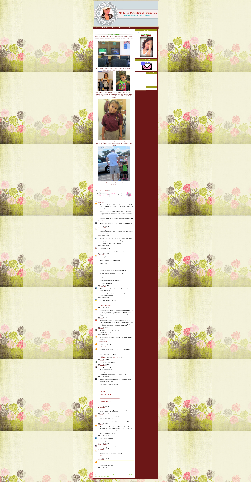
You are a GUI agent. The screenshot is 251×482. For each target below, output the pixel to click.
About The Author (105, 27)
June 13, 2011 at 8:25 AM (103, 285)
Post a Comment (98, 469)
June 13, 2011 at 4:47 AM (103, 235)
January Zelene (101, 346)
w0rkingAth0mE (101, 444)
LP (98, 436)
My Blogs (114, 27)
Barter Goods (127, 356)
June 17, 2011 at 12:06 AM (103, 458)
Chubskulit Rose (101, 335)
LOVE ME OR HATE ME (105, 394)
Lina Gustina (101, 246)
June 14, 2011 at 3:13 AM (103, 364)
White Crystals (121, 356)
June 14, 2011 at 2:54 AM (103, 359)
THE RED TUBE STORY (105, 401)
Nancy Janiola (101, 365)
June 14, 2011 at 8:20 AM (103, 376)
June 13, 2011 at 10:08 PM (103, 346)
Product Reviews (122, 27)
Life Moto (100, 298)
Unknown (100, 202)
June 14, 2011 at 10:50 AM (103, 413)
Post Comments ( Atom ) (104, 476)
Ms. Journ (100, 414)
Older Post (131, 474)
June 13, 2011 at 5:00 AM (103, 245)
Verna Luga (100, 286)
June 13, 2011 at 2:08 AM (103, 226)
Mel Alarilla (100, 235)
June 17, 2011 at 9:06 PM (103, 467)
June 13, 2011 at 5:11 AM (103, 253)
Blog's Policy (131, 27)
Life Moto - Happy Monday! (106, 305)
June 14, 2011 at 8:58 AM (103, 406)
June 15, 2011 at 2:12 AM (103, 443)
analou (99, 318)
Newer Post (97, 474)
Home (97, 27)
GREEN (102, 455)
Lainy (99, 377)
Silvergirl (100, 360)
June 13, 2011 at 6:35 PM (103, 334)
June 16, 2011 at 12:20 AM (103, 448)
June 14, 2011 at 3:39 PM (103, 423)
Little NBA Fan (115, 357)
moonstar (100, 459)
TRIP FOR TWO (103, 391)
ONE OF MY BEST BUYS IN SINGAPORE (110, 398)
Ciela (99, 424)
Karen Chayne (101, 227)
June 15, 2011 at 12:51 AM (103, 435)
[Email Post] (108, 190)
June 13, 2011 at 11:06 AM (103, 307)
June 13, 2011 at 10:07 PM (103, 341)
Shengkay (100, 449)
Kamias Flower (103, 357)
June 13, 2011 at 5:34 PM (103, 327)
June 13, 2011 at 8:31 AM (103, 297)
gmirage (100, 328)
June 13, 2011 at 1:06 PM (103, 317)
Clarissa (100, 220)
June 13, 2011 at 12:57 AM (103, 220)
